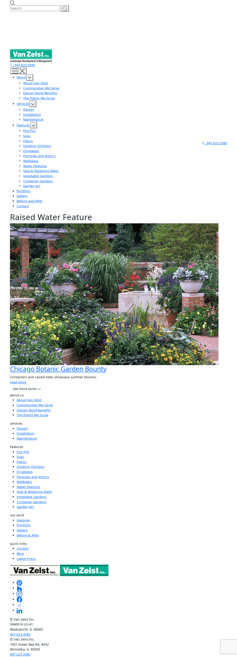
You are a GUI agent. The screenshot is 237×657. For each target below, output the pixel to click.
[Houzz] (19, 588)
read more (18, 382)
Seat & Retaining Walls (41, 171)
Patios (28, 141)
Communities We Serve (41, 88)
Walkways (30, 161)
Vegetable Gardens (38, 176)
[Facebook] (19, 599)
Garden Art (31, 186)
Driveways (31, 151)
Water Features (35, 166)
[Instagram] (19, 593)
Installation (32, 114)
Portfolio (24, 191)
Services (23, 103)
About (21, 77)
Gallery (22, 196)
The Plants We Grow (39, 98)
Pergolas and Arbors (39, 156)
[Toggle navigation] (18, 70)
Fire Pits (29, 131)
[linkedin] (19, 610)
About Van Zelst (35, 83)
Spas (27, 136)
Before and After (30, 201)
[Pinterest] (19, 582)
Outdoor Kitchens (37, 146)
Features (23, 125)
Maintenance (33, 119)
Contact (23, 206)
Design (28, 109)
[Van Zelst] (59, 572)
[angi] (19, 605)
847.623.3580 (24, 65)
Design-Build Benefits (40, 93)
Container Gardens (38, 181)
